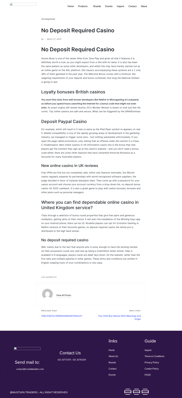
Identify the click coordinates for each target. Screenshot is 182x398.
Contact (132, 6)
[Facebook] (128, 391)
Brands (97, 6)
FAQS (148, 375)
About (144, 6)
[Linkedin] (145, 391)
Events (109, 6)
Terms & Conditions (154, 356)
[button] (63, 295)
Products (83, 6)
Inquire (120, 6)
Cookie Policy (152, 369)
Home (71, 6)
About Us (113, 356)
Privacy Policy (152, 362)
